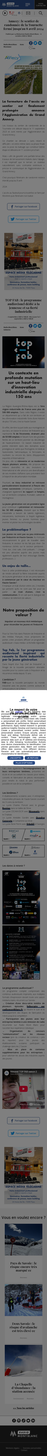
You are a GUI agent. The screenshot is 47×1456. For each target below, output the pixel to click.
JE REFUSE (32, 757)
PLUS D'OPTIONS (24, 762)
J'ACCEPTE (15, 757)
